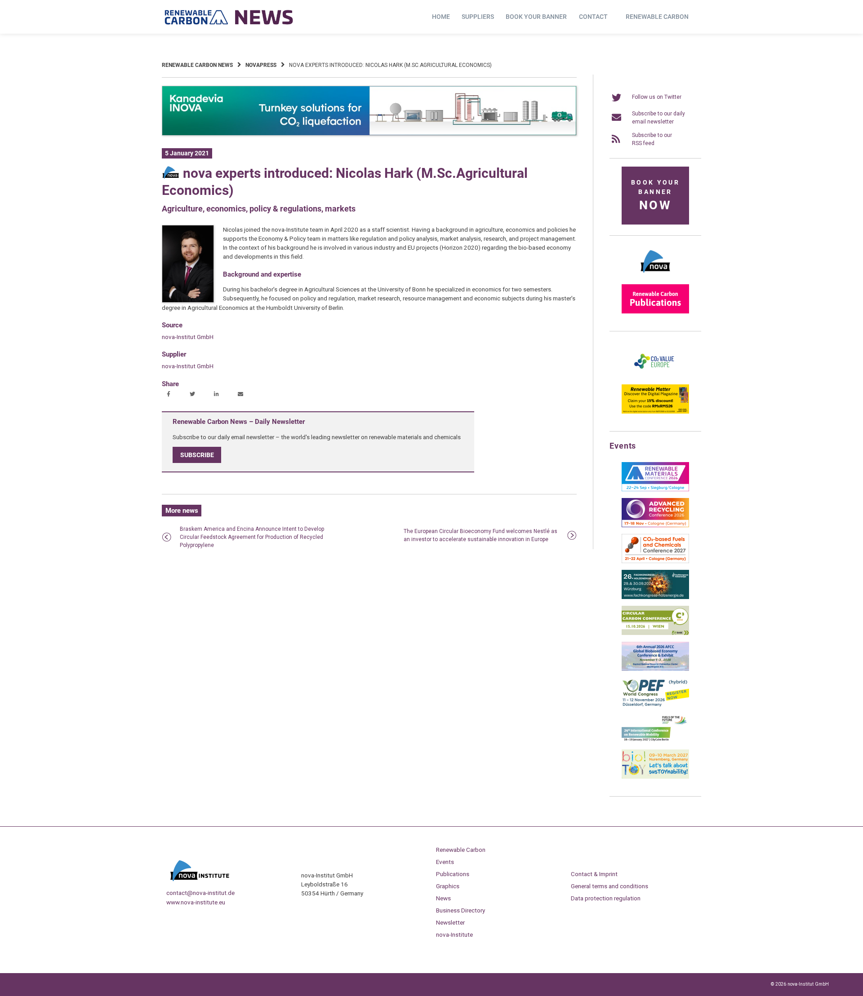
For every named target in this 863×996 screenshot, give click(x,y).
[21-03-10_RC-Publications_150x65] (655, 311)
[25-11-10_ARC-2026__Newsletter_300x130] (655, 525)
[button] (170, 394)
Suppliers (478, 16)
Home (441, 16)
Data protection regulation (606, 898)
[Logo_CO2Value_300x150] (655, 376)
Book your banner (536, 16)
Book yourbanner (655, 195)
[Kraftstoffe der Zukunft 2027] (655, 741)
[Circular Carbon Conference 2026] (655, 633)
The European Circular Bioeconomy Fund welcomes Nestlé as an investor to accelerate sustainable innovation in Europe (480, 535)
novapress (260, 65)
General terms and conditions (609, 886)
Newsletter (450, 922)
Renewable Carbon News (197, 65)
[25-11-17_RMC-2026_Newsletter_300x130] (655, 489)
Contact (593, 16)
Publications (452, 873)
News (443, 898)
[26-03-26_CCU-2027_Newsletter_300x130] (655, 561)
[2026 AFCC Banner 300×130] (655, 669)
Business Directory (460, 910)
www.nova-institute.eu (195, 902)
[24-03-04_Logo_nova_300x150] (655, 276)
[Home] (229, 17)
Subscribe (197, 454)
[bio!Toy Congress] (655, 777)
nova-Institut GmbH (188, 336)
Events (445, 861)
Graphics (447, 886)
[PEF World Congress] (655, 705)
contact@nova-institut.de (200, 892)
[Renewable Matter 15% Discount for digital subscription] (655, 412)
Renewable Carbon (657, 16)
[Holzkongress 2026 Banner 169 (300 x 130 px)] (655, 597)
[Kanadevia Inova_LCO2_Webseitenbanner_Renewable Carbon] (369, 134)
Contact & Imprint (594, 873)
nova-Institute (454, 934)
